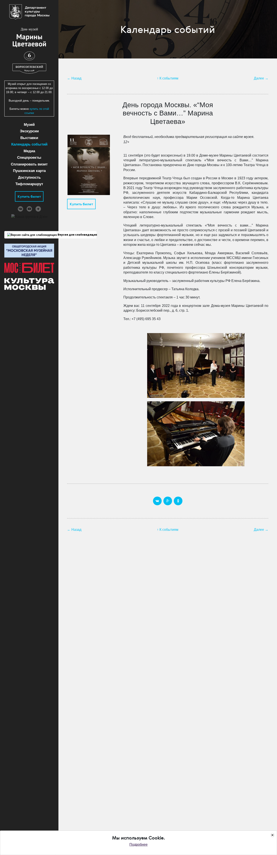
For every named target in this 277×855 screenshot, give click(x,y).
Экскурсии (29, 131)
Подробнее (138, 844)
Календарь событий (29, 144)
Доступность (29, 177)
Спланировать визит (29, 164)
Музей (29, 125)
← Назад (74, 78)
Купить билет (29, 196)
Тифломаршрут (29, 184)
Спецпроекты (29, 157)
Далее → (261, 78)
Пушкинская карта (29, 171)
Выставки (29, 138)
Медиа (29, 151)
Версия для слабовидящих (77, 234)
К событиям (168, 78)
